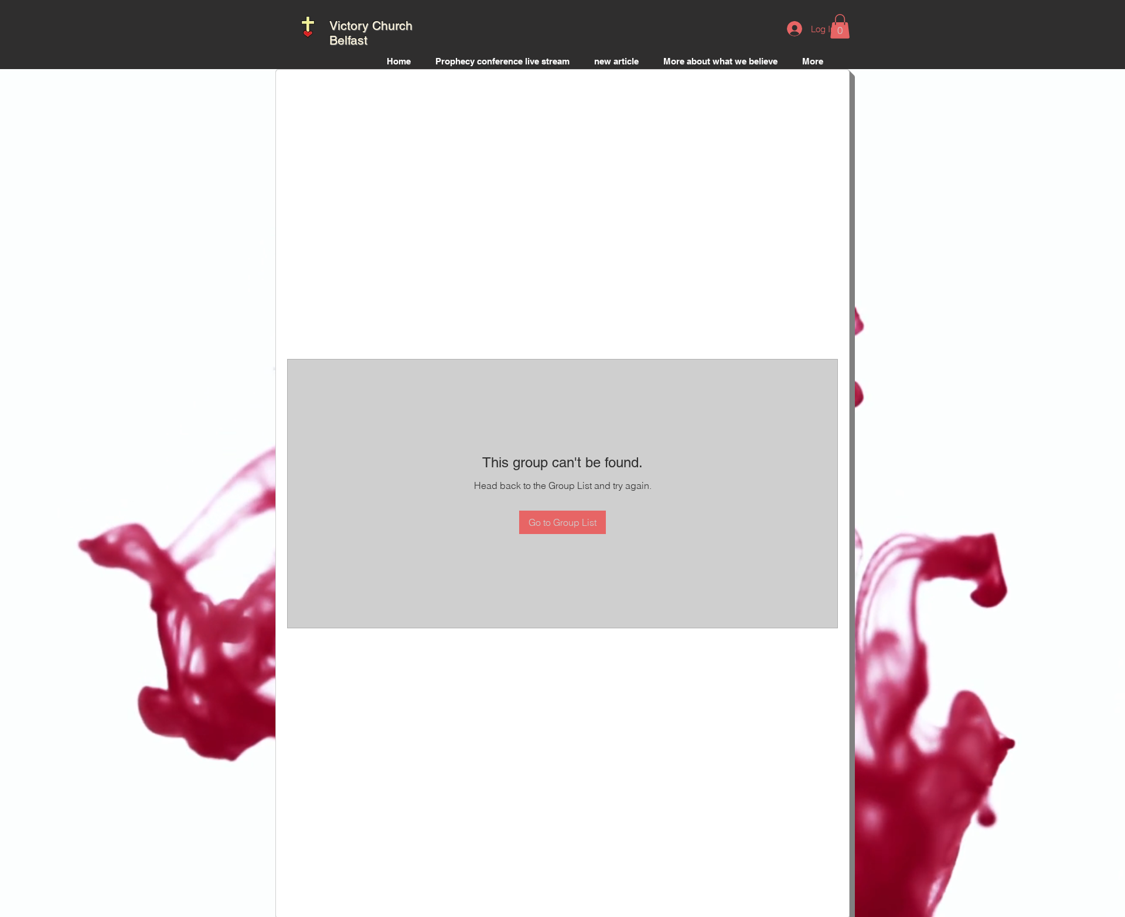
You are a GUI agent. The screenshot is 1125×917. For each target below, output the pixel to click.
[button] (840, 26)
